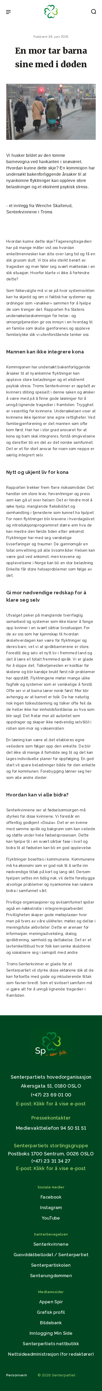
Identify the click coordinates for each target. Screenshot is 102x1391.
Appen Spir (51, 1301)
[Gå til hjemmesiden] (51, 1059)
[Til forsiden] (51, 18)
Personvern (16, 1375)
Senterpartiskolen (51, 1265)
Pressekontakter (51, 1118)
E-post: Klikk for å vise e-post (51, 1103)
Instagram (51, 1207)
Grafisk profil (51, 1312)
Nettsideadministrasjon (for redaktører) (51, 1354)
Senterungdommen (51, 1275)
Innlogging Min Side (51, 1333)
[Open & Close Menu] (8, 12)
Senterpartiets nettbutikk (51, 1343)
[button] (93, 12)
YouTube (51, 1218)
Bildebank (51, 1322)
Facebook (51, 1197)
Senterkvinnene (51, 1244)
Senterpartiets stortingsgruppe (51, 1145)
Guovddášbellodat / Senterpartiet (51, 1254)
